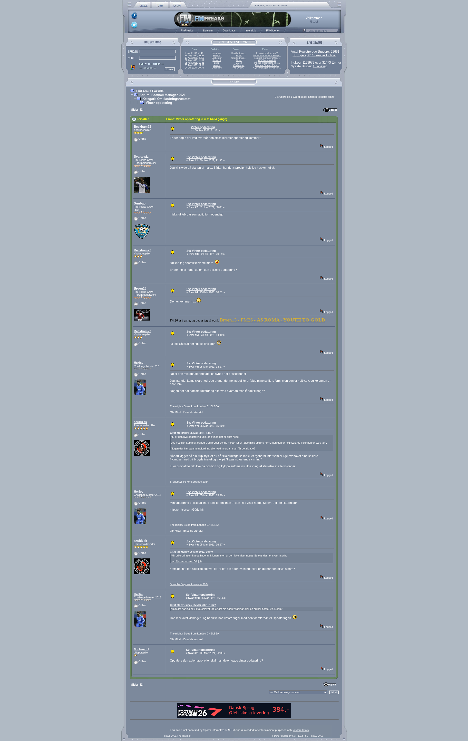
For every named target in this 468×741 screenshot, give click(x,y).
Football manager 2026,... (267, 58)
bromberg (216, 53)
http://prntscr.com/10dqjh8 (187, 509)
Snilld (216, 63)
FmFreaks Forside (150, 91)
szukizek (140, 422)
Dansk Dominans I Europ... (267, 55)
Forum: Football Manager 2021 (162, 95)
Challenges (238, 65)
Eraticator (217, 58)
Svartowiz (141, 156)
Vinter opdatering (159, 103)
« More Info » (301, 730)
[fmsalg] (234, 717)
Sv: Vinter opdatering (201, 157)
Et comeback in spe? (267, 53)
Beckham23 (142, 126)
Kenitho (216, 55)
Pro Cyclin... (239, 68)
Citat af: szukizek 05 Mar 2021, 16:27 (193, 605)
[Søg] (304, 32)
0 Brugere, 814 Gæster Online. (270, 5)
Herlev (138, 363)
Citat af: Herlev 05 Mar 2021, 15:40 (191, 551)
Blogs (239, 55)
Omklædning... (238, 53)
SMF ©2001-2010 (314, 736)
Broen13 (217, 60)
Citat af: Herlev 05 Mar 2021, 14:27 (191, 432)
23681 (335, 51)
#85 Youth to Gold (267, 60)
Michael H (141, 649)
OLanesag (320, 66)
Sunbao (140, 203)
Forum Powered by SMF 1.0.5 (287, 736)
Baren (239, 63)
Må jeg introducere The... (267, 63)
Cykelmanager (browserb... (267, 68)
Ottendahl (217, 68)
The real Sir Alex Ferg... (267, 65)
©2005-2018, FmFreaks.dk (177, 736)
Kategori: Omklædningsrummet (166, 99)
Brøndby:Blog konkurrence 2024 (189, 481)
